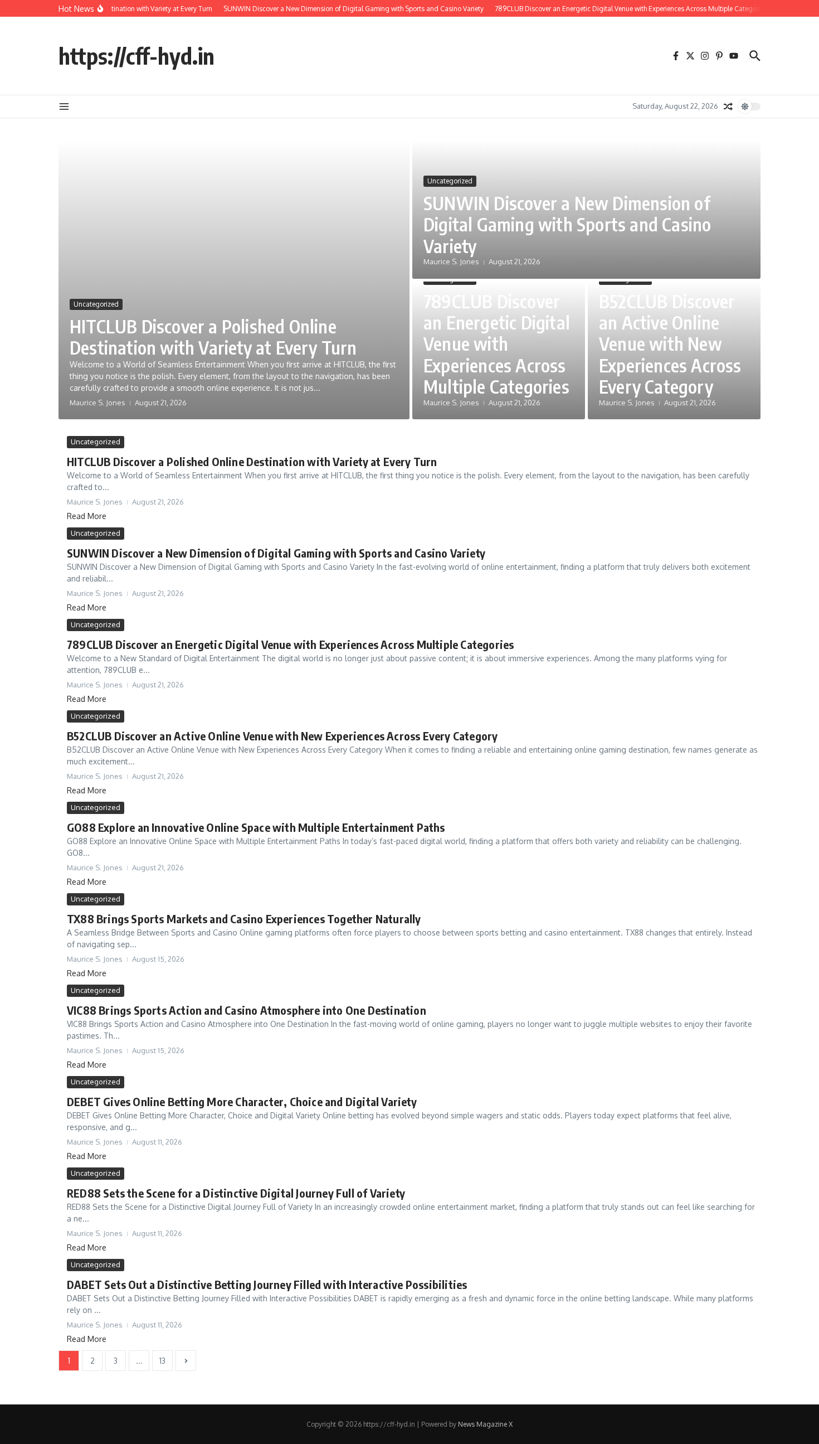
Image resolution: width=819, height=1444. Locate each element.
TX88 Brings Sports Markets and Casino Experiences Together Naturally (244, 918)
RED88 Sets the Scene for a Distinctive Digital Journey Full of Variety (236, 1193)
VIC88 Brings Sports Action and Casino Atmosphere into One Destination (246, 1010)
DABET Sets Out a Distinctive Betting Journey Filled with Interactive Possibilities (267, 1284)
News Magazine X (485, 1424)
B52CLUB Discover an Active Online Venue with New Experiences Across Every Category (670, 344)
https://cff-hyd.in (136, 56)
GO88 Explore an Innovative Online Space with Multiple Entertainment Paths (256, 827)
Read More (86, 516)
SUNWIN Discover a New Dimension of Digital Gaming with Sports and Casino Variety (567, 224)
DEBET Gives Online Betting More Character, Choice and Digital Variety (242, 1101)
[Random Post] (728, 106)
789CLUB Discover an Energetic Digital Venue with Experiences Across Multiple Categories (496, 344)
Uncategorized (96, 304)
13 (162, 1360)
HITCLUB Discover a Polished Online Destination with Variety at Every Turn (213, 336)
